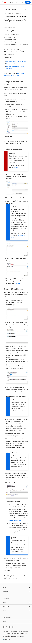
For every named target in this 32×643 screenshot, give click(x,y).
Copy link (15, 30)
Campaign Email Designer (10, 39)
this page (15, 167)
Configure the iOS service (13, 64)
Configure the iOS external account (16, 61)
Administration (11, 37)
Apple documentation (15, 520)
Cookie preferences (21, 633)
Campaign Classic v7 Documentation (16, 16)
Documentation (8, 13)
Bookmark (8, 30)
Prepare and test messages (10, 42)
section (18, 283)
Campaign (18, 13)
